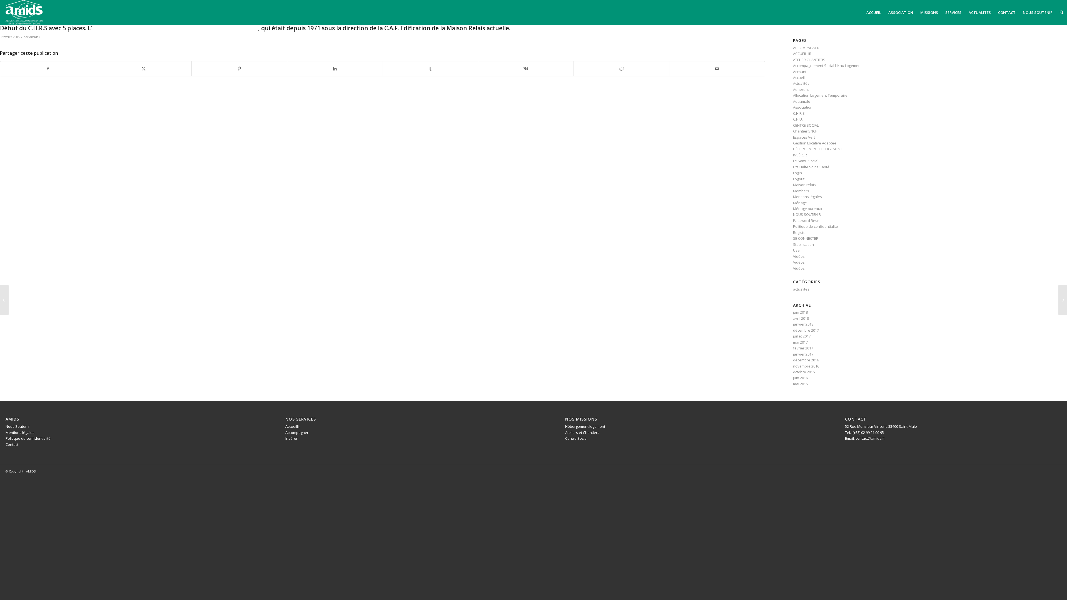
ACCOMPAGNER (806, 47)
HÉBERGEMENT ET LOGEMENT (817, 148)
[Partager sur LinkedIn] (335, 68)
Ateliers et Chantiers (582, 432)
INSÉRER (800, 155)
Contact (12, 444)
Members (801, 190)
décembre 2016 (806, 360)
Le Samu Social (805, 160)
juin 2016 (800, 377)
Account (799, 71)
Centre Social (576, 438)
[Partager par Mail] (717, 68)
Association (802, 107)
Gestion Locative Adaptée (814, 143)
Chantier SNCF (805, 131)
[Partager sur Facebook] (48, 68)
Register (800, 232)
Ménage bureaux (807, 208)
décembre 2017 (806, 330)
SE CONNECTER (805, 238)
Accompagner (296, 432)
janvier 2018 (803, 324)
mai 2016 (800, 383)
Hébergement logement (585, 426)
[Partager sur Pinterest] (239, 68)
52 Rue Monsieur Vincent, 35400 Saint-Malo (881, 426)
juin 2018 (800, 312)
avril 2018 (801, 318)
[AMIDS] (24, 12)
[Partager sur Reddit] (621, 68)
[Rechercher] (1061, 12)
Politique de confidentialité (815, 226)
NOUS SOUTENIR (807, 214)
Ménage (800, 202)
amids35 (35, 37)
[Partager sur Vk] (526, 68)
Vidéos (799, 256)
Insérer (291, 438)
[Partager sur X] (143, 68)
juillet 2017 (802, 336)
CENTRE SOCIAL (806, 125)
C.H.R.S (799, 113)
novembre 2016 (806, 366)
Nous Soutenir (18, 426)
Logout (798, 178)
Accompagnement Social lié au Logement (827, 65)
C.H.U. (798, 119)
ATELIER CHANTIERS (809, 59)
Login (797, 172)
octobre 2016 (804, 371)
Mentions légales (807, 196)
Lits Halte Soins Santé (811, 166)
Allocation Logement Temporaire (820, 95)
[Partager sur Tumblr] (430, 68)
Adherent (801, 89)
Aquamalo (801, 101)
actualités (801, 289)
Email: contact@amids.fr (865, 438)
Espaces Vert (804, 137)
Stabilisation (803, 244)
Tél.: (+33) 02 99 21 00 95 (864, 432)
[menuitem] (874, 12)
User (797, 250)
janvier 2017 (803, 354)
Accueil (799, 77)
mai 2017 (800, 342)
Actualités (801, 83)
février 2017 (803, 348)
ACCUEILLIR (802, 53)
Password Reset (807, 220)
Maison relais (804, 184)
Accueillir (292, 426)
